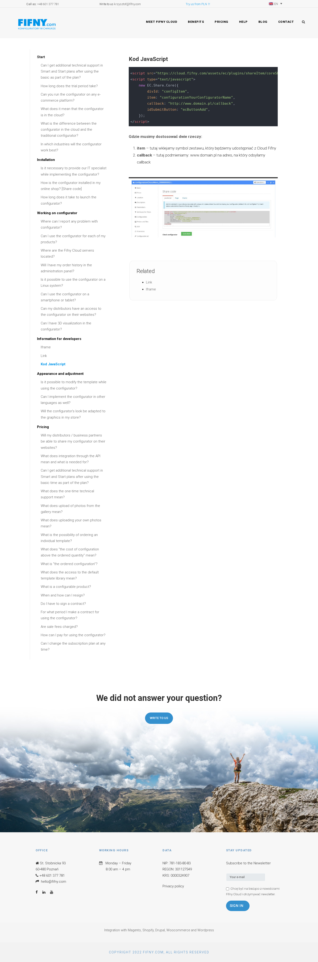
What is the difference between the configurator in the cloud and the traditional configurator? (69, 129)
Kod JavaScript (53, 364)
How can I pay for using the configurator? (73, 635)
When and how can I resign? (63, 595)
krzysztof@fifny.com (127, 4)
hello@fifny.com (53, 881)
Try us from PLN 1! (198, 4)
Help (243, 21)
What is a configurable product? (66, 587)
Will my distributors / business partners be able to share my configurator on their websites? (73, 441)
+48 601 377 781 (48, 4)
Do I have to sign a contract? (63, 604)
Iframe (46, 347)
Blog (262, 21)
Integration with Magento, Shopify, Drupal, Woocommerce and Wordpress (159, 930)
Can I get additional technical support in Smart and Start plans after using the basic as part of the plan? (72, 71)
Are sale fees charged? (59, 627)
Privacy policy (173, 886)
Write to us (159, 718)
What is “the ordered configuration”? (69, 564)
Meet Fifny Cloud (161, 21)
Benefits (196, 21)
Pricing (221, 21)
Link (44, 356)
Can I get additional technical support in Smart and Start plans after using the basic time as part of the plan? (72, 476)
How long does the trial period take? (69, 86)
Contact (286, 21)
